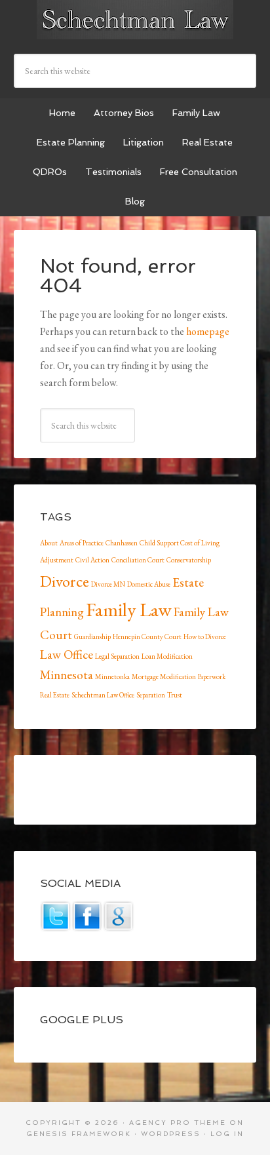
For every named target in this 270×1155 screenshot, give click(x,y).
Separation (150, 694)
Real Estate (54, 694)
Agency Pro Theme (177, 1122)
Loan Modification (167, 656)
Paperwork (211, 676)
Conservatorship (188, 559)
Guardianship (92, 636)
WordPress (171, 1133)
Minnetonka (112, 676)
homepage (207, 331)
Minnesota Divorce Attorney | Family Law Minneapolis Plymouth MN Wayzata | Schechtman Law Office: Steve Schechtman (135, 19)
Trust (174, 694)
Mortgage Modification (164, 676)
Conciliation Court (137, 559)
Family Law (129, 609)
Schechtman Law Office (102, 694)
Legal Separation (117, 656)
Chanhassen (122, 542)
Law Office (66, 654)
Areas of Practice (82, 542)
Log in (227, 1133)
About (49, 542)
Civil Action (92, 559)
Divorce (64, 580)
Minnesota (66, 675)
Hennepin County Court (147, 636)
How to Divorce (204, 636)
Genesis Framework (78, 1133)
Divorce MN (108, 584)
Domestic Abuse (148, 584)
